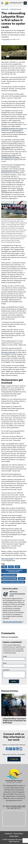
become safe (16, 130)
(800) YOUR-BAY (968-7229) (15, 806)
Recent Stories (4, 9)
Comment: (6, 670)
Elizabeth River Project (8, 155)
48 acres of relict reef (8, 352)
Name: (5, 656)
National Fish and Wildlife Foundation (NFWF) (13, 582)
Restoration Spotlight (15, 9)
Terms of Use (18, 833)
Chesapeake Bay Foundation (10, 157)
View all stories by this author (12, 622)
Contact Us (8, 833)
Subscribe (15, 759)
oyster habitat (5, 147)
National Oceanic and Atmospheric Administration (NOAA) (14, 571)
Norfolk (11, 566)
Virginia (4, 566)
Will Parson (6, 39)
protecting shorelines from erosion (12, 128)
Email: (5, 663)
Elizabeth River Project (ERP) (9, 578)
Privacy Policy (14, 836)
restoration (21, 578)
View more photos (7, 558)
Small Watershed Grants (9, 171)
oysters (17, 566)
